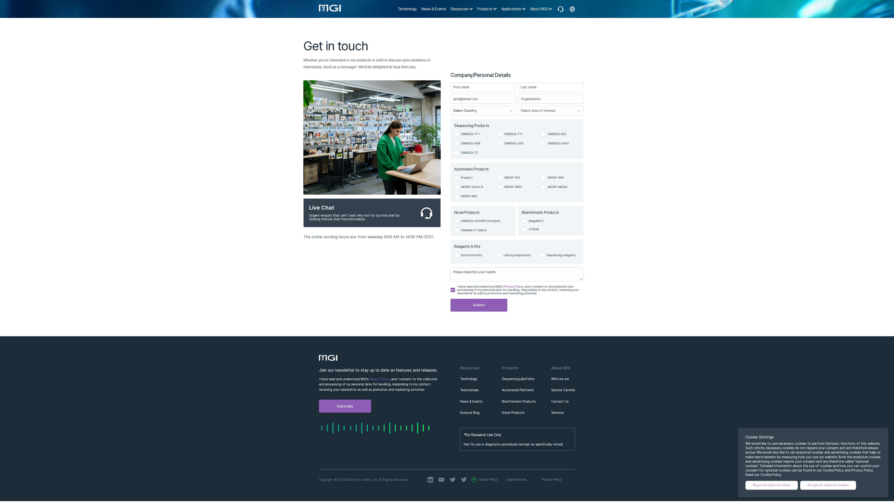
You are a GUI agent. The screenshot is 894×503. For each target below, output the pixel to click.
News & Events (433, 9)
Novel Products (513, 413)
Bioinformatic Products (519, 401)
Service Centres (563, 390)
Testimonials (469, 390)
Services (557, 413)
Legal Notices (516, 479)
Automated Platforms (518, 390)
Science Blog (470, 413)
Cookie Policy (488, 479)
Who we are (560, 379)
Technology (407, 9)
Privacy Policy (513, 286)
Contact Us (560, 401)
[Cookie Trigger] (474, 480)
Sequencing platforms (518, 379)
